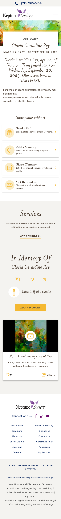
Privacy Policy (29, 488)
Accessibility (45, 488)
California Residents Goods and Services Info (29, 492)
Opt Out (29, 496)
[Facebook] (35, 416)
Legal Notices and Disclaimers (24, 484)
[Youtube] (47, 416)
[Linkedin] (41, 416)
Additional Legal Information (20, 500)
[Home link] (18, 13)
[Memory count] (17, 279)
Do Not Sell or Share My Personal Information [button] (29, 477)
